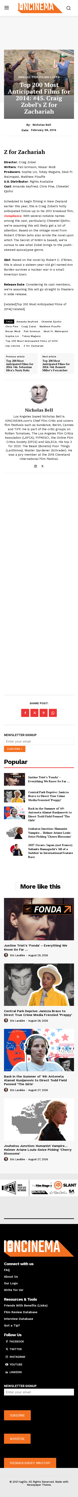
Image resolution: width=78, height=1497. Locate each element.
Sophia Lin (12, 336)
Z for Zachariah (34, 345)
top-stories (12, 345)
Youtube (16, 1364)
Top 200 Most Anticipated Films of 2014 (31, 341)
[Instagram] (35, 465)
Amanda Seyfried (27, 321)
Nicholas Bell (42, 124)
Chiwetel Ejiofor (51, 321)
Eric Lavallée (17, 955)
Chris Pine (11, 326)
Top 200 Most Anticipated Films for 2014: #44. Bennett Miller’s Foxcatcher (56, 365)
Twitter (16, 1349)
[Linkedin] (7, 1372)
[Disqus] (39, 531)
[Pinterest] (44, 713)
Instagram (17, 1356)
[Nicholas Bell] (39, 394)
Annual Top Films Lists (39, 77)
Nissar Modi (13, 331)
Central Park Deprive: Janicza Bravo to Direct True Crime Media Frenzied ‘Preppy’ (48, 796)
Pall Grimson (32, 331)
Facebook (17, 1341)
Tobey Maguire (31, 336)
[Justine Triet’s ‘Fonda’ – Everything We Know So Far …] (14, 779)
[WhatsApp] (53, 713)
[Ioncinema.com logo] (40, 7)
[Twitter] (42, 465)
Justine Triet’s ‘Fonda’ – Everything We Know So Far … (49, 779)
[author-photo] (6, 955)
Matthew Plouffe (50, 326)
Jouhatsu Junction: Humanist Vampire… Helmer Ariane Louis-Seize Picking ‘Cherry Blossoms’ (50, 832)
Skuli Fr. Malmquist (56, 331)
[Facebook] (25, 713)
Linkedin (16, 1372)
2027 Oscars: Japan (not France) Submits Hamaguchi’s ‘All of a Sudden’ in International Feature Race (50, 851)
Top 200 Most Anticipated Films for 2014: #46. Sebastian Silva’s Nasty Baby (19, 365)
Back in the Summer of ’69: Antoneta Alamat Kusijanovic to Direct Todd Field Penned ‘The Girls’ (50, 814)
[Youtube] (7, 1364)
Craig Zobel (28, 326)
